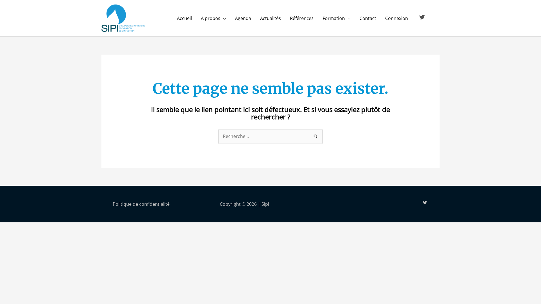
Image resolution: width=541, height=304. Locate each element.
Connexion (396, 18)
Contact (368, 18)
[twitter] (423, 17)
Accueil (184, 18)
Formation (334, 18)
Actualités (270, 18)
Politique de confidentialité (141, 204)
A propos (210, 18)
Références (302, 18)
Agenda (243, 18)
